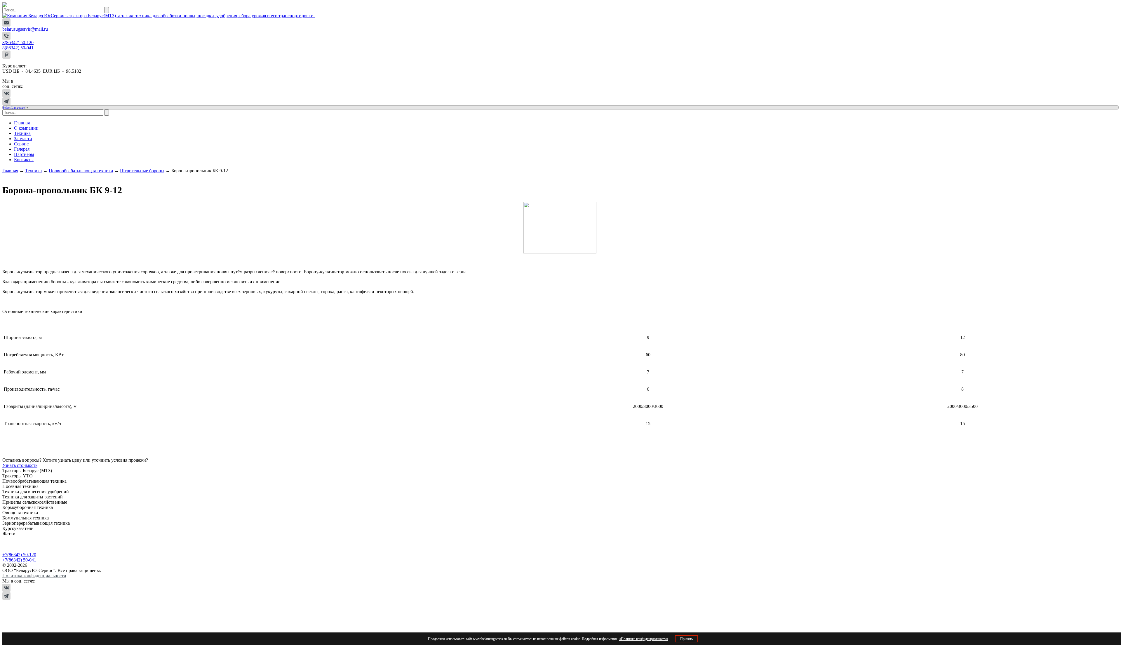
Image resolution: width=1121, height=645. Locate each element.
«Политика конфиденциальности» (643, 639)
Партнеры (24, 154)
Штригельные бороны (142, 170)
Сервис (21, 143)
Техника (22, 133)
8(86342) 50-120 (18, 42)
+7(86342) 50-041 (19, 559)
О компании (26, 128)
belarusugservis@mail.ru (25, 29)
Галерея (21, 149)
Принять (686, 639)
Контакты (24, 159)
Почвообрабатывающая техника (81, 170)
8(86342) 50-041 (18, 47)
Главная (22, 122)
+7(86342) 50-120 (19, 554)
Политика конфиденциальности (34, 575)
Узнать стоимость (19, 465)
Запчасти (23, 138)
